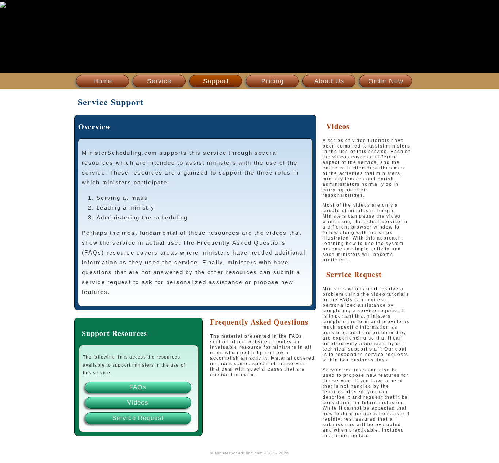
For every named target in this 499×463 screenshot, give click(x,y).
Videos (137, 402)
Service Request (138, 417)
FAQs (137, 387)
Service (159, 81)
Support (216, 81)
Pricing (272, 81)
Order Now (385, 81)
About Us (329, 81)
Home (102, 81)
